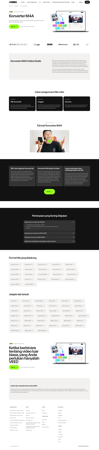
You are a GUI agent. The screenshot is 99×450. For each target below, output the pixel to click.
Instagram (60, 436)
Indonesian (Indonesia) (83, 446)
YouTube (60, 429)
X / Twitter (60, 434)
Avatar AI (28, 410)
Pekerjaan (60, 410)
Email (59, 441)
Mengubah (16, 6)
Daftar (87, 2)
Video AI (28, 415)
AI (39, 2)
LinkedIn (60, 432)
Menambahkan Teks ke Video (16, 415)
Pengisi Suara (29, 430)
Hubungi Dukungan (62, 420)
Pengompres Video (14, 425)
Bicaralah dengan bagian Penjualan (61, 2)
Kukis (59, 417)
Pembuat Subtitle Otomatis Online (17, 420)
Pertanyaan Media (62, 422)
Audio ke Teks (13, 417)
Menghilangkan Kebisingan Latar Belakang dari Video (33, 427)
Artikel (43, 422)
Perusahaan (44, 413)
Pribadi (59, 413)
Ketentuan (60, 415)
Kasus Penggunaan (32, 2)
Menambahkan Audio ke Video (16, 410)
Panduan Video (45, 427)
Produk (22, 2)
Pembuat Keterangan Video (16, 422)
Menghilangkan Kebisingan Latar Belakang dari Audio (33, 423)
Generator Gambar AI (30, 413)
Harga (72, 2)
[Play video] (49, 141)
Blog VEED (44, 419)
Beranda (10, 6)
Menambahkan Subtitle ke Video (17, 413)
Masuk (80, 2)
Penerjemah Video (14, 430)
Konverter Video (13, 427)
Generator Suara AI (30, 417)
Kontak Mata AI (29, 420)
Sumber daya (46, 2)
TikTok (59, 439)
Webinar (44, 424)
